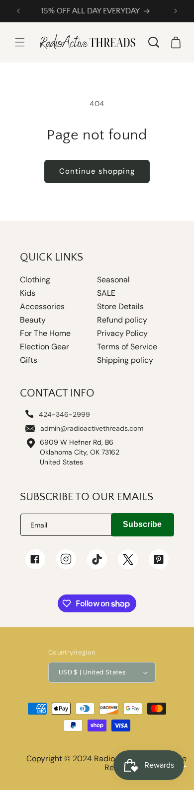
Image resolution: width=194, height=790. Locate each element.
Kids (27, 293)
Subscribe (142, 524)
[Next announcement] (176, 11)
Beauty (33, 320)
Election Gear (44, 347)
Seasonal (113, 280)
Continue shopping (97, 171)
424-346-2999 (64, 414)
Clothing (35, 280)
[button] (20, 42)
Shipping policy (125, 360)
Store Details (120, 307)
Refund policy (122, 320)
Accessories (42, 307)
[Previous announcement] (18, 11)
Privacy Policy (122, 333)
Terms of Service (127, 347)
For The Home (45, 333)
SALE (106, 293)
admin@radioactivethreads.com (91, 428)
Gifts (28, 360)
